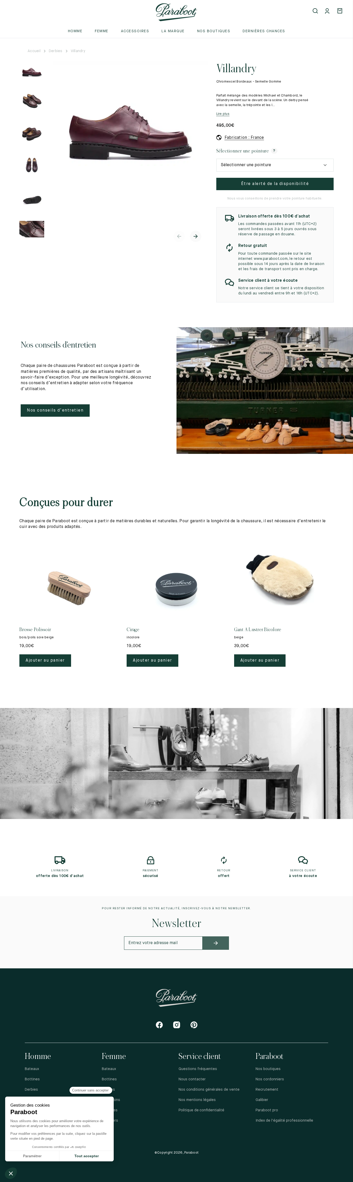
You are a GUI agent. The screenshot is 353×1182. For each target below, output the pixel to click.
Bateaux (32, 1069)
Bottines (32, 1079)
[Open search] (316, 11)
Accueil (34, 51)
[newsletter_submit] (216, 943)
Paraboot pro (267, 1110)
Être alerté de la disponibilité (275, 184)
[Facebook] (159, 1024)
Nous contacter (192, 1079)
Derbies (56, 51)
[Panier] (340, 11)
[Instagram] (176, 1024)
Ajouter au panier (45, 660)
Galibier (262, 1100)
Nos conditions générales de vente (209, 1089)
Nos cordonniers (270, 1079)
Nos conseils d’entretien (55, 410)
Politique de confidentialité (202, 1110)
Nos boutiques (214, 31)
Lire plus (222, 114)
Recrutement (267, 1089)
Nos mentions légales (197, 1100)
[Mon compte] (328, 11)
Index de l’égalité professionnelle (284, 1120)
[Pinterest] (193, 1024)
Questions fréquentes (198, 1069)
